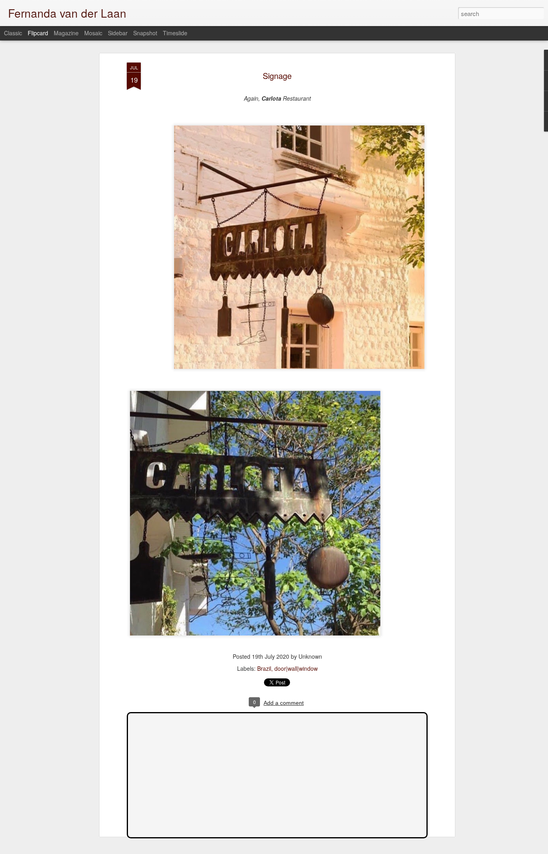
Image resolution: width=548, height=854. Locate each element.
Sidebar (118, 33)
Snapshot (145, 33)
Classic (13, 33)
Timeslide (175, 33)
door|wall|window (296, 668)
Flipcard (38, 33)
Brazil (264, 668)
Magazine (66, 33)
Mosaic (93, 33)
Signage (277, 75)
